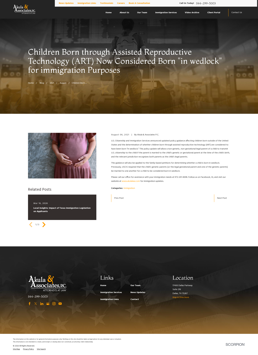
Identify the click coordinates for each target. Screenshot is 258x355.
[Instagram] (54, 303)
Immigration (129, 188)
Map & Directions (181, 297)
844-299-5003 (206, 3)
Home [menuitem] (109, 12)
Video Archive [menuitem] (192, 12)
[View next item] (44, 224)
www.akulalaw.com (131, 181)
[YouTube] (60, 303)
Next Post (222, 198)
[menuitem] (16, 349)
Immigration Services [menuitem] (166, 12)
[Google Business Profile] (47, 303)
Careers (121, 3)
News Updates (66, 3)
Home (103, 285)
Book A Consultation (139, 3)
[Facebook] (29, 303)
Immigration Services (111, 292)
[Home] (24, 9)
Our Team (135, 285)
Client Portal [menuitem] (213, 12)
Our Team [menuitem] (142, 12)
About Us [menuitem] (124, 12)
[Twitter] (35, 303)
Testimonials (106, 3)
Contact (135, 299)
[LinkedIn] (41, 303)
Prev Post (119, 198)
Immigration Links (87, 3)
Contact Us (236, 12)
